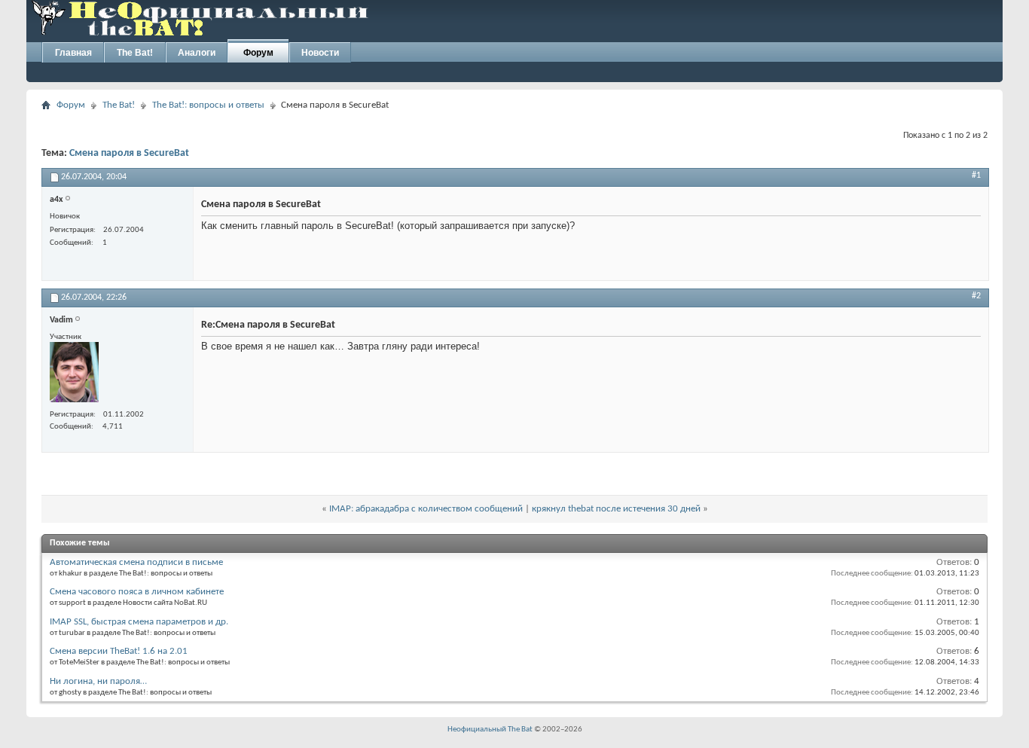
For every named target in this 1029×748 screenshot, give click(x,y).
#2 (976, 296)
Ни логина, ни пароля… (98, 681)
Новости (320, 52)
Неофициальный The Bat (490, 729)
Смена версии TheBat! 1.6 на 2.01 (119, 651)
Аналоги (196, 52)
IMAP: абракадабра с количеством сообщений (426, 509)
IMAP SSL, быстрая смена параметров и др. (139, 622)
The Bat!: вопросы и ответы (208, 105)
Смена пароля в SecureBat (129, 153)
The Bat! (135, 52)
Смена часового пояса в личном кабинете (137, 592)
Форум (258, 52)
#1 (976, 175)
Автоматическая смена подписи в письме (136, 562)
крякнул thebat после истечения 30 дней (617, 509)
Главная (73, 52)
